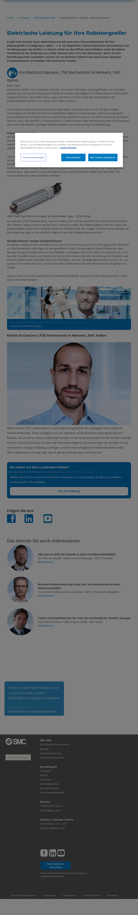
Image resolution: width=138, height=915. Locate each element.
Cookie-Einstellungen (33, 157)
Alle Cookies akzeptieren (103, 157)
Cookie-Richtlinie (68, 147)
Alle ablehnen (73, 157)
